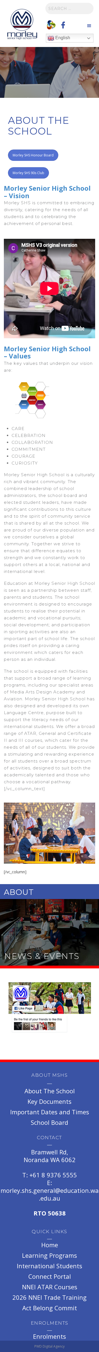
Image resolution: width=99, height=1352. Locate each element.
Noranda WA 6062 (50, 1160)
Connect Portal (49, 1276)
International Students (49, 1266)
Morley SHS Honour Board (33, 155)
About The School (49, 1091)
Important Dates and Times (49, 1112)
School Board (49, 1122)
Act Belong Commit (49, 1308)
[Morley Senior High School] (22, 24)
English (62, 37)
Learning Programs (49, 1255)
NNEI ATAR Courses (49, 1287)
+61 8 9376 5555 (53, 1175)
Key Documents (50, 1101)
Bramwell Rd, (49, 1152)
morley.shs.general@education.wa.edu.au (50, 1194)
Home (49, 1245)
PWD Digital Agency (49, 1346)
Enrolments (49, 1336)
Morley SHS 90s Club (28, 173)
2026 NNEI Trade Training (49, 1297)
